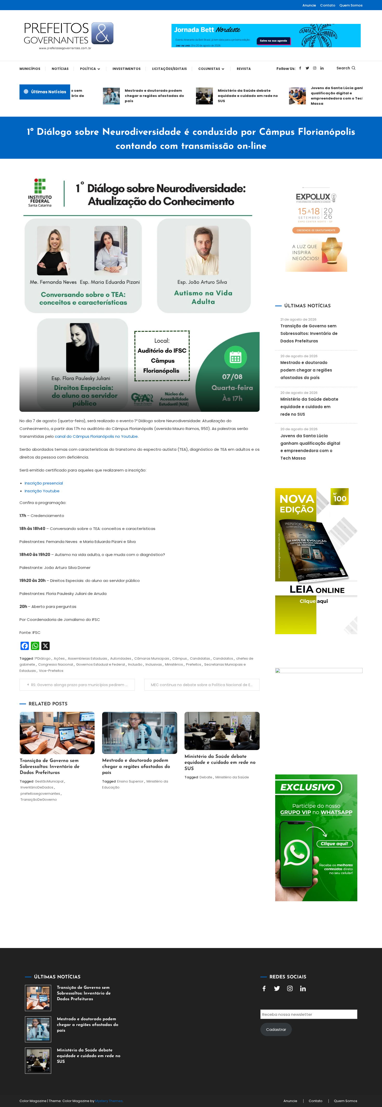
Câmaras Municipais (151, 658)
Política (88, 69)
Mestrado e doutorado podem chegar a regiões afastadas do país (141, 95)
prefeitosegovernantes (40, 793)
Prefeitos (193, 664)
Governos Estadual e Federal (100, 664)
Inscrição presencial (44, 483)
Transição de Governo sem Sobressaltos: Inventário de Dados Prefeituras (50, 767)
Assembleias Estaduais (87, 658)
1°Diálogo (43, 658)
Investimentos (127, 69)
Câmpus (179, 658)
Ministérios (174, 664)
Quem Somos (351, 5)
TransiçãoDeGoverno (39, 799)
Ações (59, 658)
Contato (327, 5)
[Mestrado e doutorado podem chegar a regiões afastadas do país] (38, 1029)
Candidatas (200, 658)
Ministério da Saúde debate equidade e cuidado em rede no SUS (235, 95)
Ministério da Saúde (232, 777)
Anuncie (309, 5)
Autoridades (120, 658)
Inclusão (135, 664)
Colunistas (209, 69)
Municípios (29, 69)
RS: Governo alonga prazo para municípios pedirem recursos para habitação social (83, 684)
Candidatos (223, 658)
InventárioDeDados (37, 787)
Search (343, 68)
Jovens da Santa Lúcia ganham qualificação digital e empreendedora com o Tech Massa (327, 95)
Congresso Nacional (55, 664)
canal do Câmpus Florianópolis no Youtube (96, 436)
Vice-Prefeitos (51, 670)
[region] (314, 1063)
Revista (244, 69)
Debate (206, 777)
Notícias (60, 69)
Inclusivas (154, 664)
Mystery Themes (109, 1100)
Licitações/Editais (169, 69)
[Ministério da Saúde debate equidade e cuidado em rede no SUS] (38, 1061)
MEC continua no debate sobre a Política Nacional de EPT (203, 684)
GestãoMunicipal (49, 781)
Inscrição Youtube (42, 491)
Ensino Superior (130, 781)
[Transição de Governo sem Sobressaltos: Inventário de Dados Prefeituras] (38, 998)
